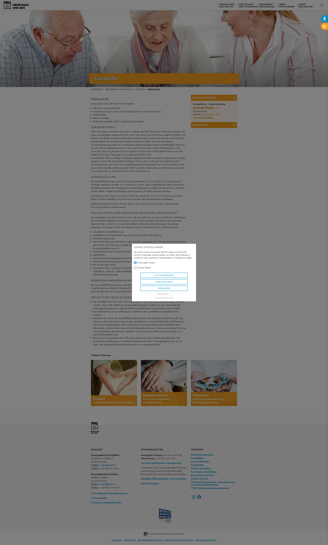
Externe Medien (144, 268)
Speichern (164, 288)
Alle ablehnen (164, 282)
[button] (324, 18)
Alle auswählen (164, 275)
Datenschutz (169, 298)
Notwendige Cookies (146, 263)
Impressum (159, 298)
